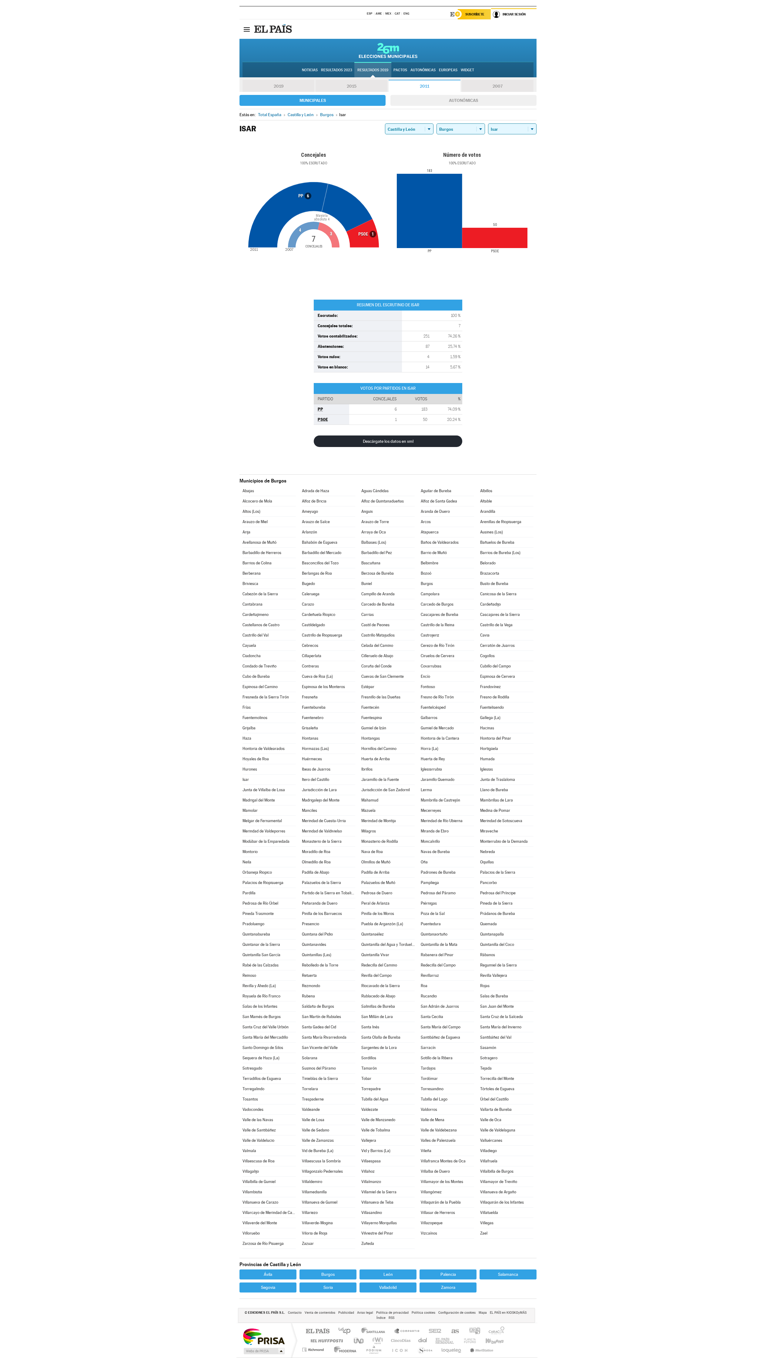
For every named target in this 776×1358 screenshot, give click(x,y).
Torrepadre (371, 1089)
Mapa (483, 1313)
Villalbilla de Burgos (496, 1171)
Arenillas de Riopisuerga (500, 521)
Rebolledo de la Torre (320, 965)
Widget (467, 70)
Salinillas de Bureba (378, 1006)
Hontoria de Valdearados (263, 748)
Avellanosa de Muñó (259, 542)
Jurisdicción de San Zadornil (385, 790)
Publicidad (346, 1313)
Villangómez (431, 1192)
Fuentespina (371, 717)
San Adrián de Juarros (440, 1006)
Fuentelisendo (492, 707)
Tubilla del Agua (374, 1099)
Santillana (375, 1331)
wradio (376, 1340)
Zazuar (308, 1243)
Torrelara (310, 1089)
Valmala (249, 1150)
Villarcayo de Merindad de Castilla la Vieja (269, 1212)
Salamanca (508, 1274)
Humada (487, 759)
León (388, 1274)
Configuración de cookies (457, 1313)
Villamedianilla (314, 1192)
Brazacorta (489, 573)
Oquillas (487, 862)
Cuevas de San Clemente (382, 676)
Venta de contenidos (320, 1313)
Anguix (367, 511)
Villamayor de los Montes (442, 1181)
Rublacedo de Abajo (378, 996)
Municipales (312, 100)
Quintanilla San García (261, 955)
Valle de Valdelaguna (497, 1130)
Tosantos (250, 1099)
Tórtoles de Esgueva (497, 1089)
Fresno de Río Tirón (437, 697)
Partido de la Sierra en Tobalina (328, 893)
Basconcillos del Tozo (320, 563)
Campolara (430, 594)
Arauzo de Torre (375, 521)
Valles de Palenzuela (438, 1140)
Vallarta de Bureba (496, 1109)
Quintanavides (314, 944)
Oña (424, 862)
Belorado (488, 563)
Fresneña (310, 697)
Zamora (448, 1287)
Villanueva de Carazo (260, 1202)
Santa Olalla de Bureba (380, 1037)
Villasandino (371, 1212)
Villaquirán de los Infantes (502, 1202)
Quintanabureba (256, 934)
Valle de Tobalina (375, 1130)
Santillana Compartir (407, 1331)
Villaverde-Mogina (317, 1223)
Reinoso (249, 975)
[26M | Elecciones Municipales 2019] (388, 50)
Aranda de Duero (435, 511)
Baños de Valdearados (440, 542)
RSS (391, 1318)
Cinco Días (399, 1340)
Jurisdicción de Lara (319, 790)
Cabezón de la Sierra (260, 594)
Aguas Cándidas (375, 491)
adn (472, 1331)
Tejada (486, 1068)
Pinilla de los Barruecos (322, 913)
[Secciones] (246, 29)
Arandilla (487, 511)
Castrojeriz (430, 635)
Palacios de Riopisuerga (262, 882)
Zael (483, 1233)
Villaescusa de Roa (258, 1161)
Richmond (314, 1349)
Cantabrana (252, 604)
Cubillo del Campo (495, 666)
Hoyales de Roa (255, 759)
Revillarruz (430, 975)
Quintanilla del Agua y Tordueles (388, 944)
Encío (425, 676)
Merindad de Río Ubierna (442, 820)
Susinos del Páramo (319, 1068)
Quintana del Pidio (317, 934)
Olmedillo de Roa (316, 862)
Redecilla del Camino (379, 965)
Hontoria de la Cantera (440, 738)
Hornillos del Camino (378, 748)
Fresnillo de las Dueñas (380, 697)
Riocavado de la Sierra (380, 985)
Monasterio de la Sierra (322, 841)
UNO (359, 1340)
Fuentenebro (312, 717)
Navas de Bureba (435, 851)
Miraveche (489, 831)
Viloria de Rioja (314, 1233)
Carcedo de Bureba (377, 604)
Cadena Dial (422, 1340)
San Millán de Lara (377, 1016)
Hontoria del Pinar (495, 738)
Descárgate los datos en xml (388, 441)
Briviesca (250, 583)
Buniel (366, 583)
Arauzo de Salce (316, 521)
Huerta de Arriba (375, 759)
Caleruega (310, 594)
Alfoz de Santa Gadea (439, 501)
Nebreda (487, 851)
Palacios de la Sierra (497, 872)
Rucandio (429, 996)
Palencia (448, 1274)
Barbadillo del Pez (376, 552)
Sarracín (428, 1047)
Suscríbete (474, 14)
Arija (246, 532)
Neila (246, 862)
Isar (245, 779)
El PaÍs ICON (399, 1349)
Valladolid (388, 1287)
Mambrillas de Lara (496, 800)
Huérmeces (312, 759)
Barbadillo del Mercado (321, 552)
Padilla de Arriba (375, 872)
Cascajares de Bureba (439, 614)
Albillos (486, 491)
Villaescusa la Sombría (321, 1161)
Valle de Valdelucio (258, 1140)
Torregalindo (253, 1089)
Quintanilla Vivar (375, 955)
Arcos (426, 521)
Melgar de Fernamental (262, 820)
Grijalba (249, 728)
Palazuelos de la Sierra (321, 882)
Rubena (308, 996)
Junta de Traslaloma (497, 779)
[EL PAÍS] (273, 29)
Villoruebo (251, 1233)
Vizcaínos (429, 1233)
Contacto (295, 1313)
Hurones (249, 769)
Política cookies (423, 1313)
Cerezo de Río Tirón (437, 645)
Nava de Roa (372, 851)
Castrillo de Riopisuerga (322, 635)
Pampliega (430, 882)
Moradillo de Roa (316, 851)
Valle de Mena (432, 1120)
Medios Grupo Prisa (263, 1351)
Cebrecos (310, 645)
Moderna (344, 1349)
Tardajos (428, 1068)
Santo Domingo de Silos (262, 1047)
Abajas (248, 491)
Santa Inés (370, 1027)
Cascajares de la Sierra (500, 614)
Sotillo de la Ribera (437, 1058)
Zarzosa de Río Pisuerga (263, 1243)
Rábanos (487, 955)
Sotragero (488, 1058)
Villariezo (310, 1212)
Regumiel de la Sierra (498, 965)
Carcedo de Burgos (437, 604)
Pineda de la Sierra (496, 903)
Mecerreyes (431, 810)
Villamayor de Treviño (498, 1181)
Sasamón (488, 1047)
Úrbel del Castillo (494, 1099)
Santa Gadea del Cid (319, 1027)
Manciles (309, 810)
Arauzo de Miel (255, 521)
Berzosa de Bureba (377, 573)
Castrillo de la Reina (437, 625)
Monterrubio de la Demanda (504, 841)
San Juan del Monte (497, 1006)
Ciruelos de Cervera (437, 656)
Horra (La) (429, 748)
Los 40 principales (346, 1331)
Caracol (494, 1331)
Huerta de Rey (433, 759)
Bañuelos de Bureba (497, 542)
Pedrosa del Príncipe (498, 893)
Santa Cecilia (432, 1016)
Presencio (310, 924)
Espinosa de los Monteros (323, 686)
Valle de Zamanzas (318, 1140)
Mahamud (369, 800)
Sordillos (368, 1058)
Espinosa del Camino (260, 686)
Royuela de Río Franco (261, 996)
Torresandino (432, 1089)
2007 (498, 86)
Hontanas (310, 738)
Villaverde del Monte (259, 1223)
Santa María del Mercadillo (265, 1037)
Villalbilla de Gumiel (259, 1181)
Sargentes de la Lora (379, 1047)
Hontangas (370, 738)
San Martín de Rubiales (321, 1016)
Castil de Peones (375, 625)
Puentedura (431, 924)
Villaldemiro (312, 1181)
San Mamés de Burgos (261, 1016)
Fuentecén (370, 707)
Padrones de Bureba (438, 872)
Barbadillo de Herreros (261, 552)
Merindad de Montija (378, 820)
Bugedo (308, 583)
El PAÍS (317, 1331)
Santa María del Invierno (500, 1027)
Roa (424, 985)
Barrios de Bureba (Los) (500, 552)
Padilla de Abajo (315, 872)
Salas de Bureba (494, 996)
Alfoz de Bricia (314, 501)
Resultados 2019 (372, 70)
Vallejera (368, 1140)
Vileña (426, 1150)
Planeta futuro (467, 1340)
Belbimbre (429, 563)
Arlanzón (309, 532)
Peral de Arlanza (375, 903)
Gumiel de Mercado (437, 728)
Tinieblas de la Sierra (320, 1078)
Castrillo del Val (255, 635)
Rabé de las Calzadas (260, 965)
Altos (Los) (251, 511)
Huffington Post (326, 1340)
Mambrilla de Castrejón (440, 800)
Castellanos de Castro (260, 625)
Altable (486, 501)
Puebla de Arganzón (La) (382, 924)
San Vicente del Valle (320, 1047)
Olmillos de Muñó (375, 862)
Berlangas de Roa (317, 573)
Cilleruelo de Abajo (377, 656)
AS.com (452, 1331)
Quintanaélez (372, 934)
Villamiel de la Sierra (378, 1192)
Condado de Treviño (259, 666)
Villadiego (488, 1150)
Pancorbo (488, 882)
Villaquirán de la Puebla (441, 1202)
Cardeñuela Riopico (318, 614)
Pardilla (249, 893)
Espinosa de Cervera (497, 676)
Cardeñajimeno (255, 614)
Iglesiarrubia (431, 769)
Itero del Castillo (315, 779)
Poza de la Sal (433, 913)
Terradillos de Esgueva (261, 1078)
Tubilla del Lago (434, 1099)
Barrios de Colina (257, 563)
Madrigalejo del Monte (321, 800)
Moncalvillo (430, 841)
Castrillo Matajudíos (378, 635)
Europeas (448, 70)
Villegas (486, 1223)
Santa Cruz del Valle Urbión (265, 1027)
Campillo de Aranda (378, 594)
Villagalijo (250, 1171)
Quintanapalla (492, 934)
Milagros (368, 831)
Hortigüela (489, 748)
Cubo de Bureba (256, 676)
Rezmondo (311, 985)
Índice (381, 1318)
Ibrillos (367, 769)
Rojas (485, 985)
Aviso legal (365, 1313)
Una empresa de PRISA (264, 1336)
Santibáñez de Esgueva (440, 1037)
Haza (246, 738)
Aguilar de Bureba (436, 491)
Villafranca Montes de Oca (443, 1161)
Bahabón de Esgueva (319, 542)
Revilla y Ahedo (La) (259, 985)
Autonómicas (463, 100)
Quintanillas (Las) (316, 955)
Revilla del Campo (376, 975)
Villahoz (368, 1171)
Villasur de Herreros (438, 1212)
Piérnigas (429, 903)
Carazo (308, 604)
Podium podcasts (373, 1349)
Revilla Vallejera (493, 975)
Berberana (251, 573)
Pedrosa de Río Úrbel (260, 903)
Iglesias (486, 769)
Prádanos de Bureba (497, 913)
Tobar (366, 1078)
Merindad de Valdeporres (263, 831)
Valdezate (369, 1109)
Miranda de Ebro (435, 831)
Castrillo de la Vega (496, 625)
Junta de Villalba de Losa (263, 790)
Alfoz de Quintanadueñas (382, 501)
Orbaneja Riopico (257, 872)
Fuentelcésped (433, 707)
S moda (424, 1349)
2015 (351, 86)
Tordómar (429, 1078)
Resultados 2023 (336, 70)
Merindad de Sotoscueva (501, 820)
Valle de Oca (490, 1120)
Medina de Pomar (495, 810)
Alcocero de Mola (257, 501)
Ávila (268, 1274)
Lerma (426, 790)
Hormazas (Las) (315, 748)
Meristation (480, 1349)
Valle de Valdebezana (439, 1130)
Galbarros (429, 717)
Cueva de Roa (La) (317, 676)
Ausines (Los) (491, 532)
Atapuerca (430, 532)
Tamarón (369, 1068)
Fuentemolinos (254, 717)
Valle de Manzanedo (378, 1120)
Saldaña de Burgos (318, 1006)
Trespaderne (313, 1099)
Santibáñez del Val (495, 1037)
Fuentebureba (314, 707)
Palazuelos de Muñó (378, 882)
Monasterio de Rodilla (379, 841)
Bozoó (426, 573)
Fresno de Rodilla (494, 697)
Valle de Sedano (315, 1130)
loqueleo (451, 1349)
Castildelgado (313, 625)
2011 (424, 86)
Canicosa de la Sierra (498, 594)
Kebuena (489, 1340)
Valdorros (429, 1109)
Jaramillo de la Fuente (380, 779)
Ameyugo (310, 511)
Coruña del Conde (376, 666)
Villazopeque (432, 1223)
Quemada (488, 924)
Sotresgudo (252, 1068)
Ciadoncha (251, 656)
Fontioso (428, 686)
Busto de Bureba (494, 583)
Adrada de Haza (315, 491)
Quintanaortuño (434, 934)
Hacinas (487, 728)
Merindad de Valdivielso (322, 831)
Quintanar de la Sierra (261, 944)
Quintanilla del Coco (497, 944)
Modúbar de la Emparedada (265, 841)
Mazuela (368, 810)
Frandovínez (490, 686)
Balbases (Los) (373, 542)
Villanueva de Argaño (498, 1192)
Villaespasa (371, 1161)
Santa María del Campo (440, 1027)
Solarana (309, 1058)
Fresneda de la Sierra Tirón (265, 697)
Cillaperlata (311, 656)
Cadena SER (433, 1331)
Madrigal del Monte (258, 800)
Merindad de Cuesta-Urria (324, 820)
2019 (278, 86)
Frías (246, 707)
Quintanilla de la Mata (439, 944)
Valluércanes (491, 1140)
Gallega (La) (490, 717)
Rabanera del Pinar (437, 955)
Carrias (367, 614)
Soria (328, 1287)
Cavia (485, 635)
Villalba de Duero (435, 1171)
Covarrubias (431, 666)
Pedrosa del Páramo (438, 893)
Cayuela (249, 645)
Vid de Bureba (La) (317, 1150)
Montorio (250, 851)
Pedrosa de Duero (376, 893)
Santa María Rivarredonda (324, 1037)
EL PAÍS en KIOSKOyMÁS (508, 1313)
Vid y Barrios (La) (375, 1150)
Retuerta (309, 975)
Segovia (268, 1287)
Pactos (400, 70)
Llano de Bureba (494, 790)
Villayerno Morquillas (379, 1223)
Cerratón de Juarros (497, 645)
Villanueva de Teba (377, 1202)
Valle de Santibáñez (259, 1130)
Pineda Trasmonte (258, 913)
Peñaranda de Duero (319, 903)
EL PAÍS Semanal (445, 1340)
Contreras (310, 666)
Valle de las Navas (257, 1120)
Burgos (427, 583)
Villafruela (488, 1161)
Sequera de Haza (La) (260, 1058)
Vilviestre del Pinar (377, 1233)
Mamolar (250, 810)
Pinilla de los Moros (377, 913)
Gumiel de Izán (373, 728)
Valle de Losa (313, 1120)
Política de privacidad (392, 1313)
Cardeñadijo (490, 604)
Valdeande (311, 1109)
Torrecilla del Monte (497, 1078)
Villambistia (252, 1192)
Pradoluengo (253, 924)
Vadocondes (252, 1109)
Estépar (367, 686)
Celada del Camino (377, 645)
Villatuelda (489, 1212)
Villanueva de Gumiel (319, 1202)
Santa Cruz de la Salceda (501, 1016)
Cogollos (487, 656)
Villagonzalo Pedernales (322, 1171)
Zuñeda (367, 1243)
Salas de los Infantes (259, 1006)
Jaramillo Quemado (437, 779)
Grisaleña (310, 728)
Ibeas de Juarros (316, 769)
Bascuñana (370, 563)
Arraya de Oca (373, 532)
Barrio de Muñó (434, 552)
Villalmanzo (371, 1181)
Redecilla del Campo (438, 965)
